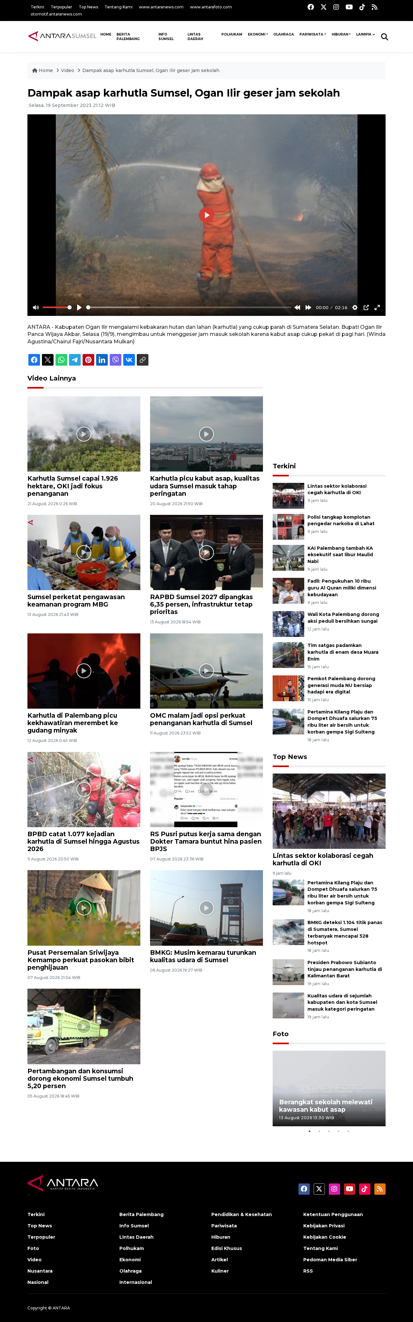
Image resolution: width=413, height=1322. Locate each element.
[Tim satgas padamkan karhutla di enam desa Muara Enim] (288, 654)
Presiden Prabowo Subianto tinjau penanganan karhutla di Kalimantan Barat (344, 969)
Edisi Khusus (226, 1248)
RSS (308, 1271)
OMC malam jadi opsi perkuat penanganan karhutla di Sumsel (201, 719)
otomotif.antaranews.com (56, 14)
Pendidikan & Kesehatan (241, 1214)
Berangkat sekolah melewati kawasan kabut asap (326, 1105)
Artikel (219, 1260)
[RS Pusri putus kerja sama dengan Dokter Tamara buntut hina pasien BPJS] (206, 789)
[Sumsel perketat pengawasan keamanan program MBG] (83, 552)
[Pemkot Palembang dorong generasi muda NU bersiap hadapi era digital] (288, 688)
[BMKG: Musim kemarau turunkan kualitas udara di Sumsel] (206, 907)
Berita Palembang (128, 36)
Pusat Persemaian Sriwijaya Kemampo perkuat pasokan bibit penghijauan (80, 960)
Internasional (135, 1282)
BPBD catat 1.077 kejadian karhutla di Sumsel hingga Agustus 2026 (83, 841)
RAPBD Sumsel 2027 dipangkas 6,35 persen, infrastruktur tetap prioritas (201, 604)
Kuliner (220, 1271)
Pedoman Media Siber (330, 1260)
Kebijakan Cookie (324, 1237)
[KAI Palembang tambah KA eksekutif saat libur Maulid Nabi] (288, 557)
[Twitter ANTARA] (323, 7)
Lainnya (363, 34)
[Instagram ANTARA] (336, 7)
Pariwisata (311, 34)
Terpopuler (61, 7)
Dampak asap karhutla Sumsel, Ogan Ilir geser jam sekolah (150, 70)
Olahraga (283, 34)
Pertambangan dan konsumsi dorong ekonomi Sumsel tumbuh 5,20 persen (80, 1078)
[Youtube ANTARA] (349, 7)
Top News (88, 7)
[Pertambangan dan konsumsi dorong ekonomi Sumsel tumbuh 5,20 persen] (83, 1026)
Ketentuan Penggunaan (333, 1214)
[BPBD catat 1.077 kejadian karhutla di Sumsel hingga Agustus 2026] (83, 789)
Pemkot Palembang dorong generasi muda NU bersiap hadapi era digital (341, 685)
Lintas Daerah (195, 36)
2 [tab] (319, 1131)
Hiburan (340, 34)
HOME (105, 34)
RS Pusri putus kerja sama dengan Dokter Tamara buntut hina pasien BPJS (206, 841)
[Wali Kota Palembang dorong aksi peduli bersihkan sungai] (288, 623)
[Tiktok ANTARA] (362, 7)
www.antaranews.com (161, 7)
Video (67, 70)
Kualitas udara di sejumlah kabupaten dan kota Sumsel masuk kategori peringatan (342, 1002)
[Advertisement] (329, 414)
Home (45, 70)
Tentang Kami (119, 7)
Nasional (37, 1282)
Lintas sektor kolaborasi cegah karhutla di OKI (323, 859)
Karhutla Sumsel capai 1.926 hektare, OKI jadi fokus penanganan (72, 485)
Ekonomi (256, 34)
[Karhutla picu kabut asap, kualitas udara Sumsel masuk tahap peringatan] (206, 434)
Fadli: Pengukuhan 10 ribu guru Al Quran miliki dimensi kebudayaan (341, 588)
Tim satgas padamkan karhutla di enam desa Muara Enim (342, 652)
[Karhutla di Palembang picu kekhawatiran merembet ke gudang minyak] (83, 671)
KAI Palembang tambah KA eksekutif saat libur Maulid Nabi (340, 555)
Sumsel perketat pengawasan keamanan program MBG (76, 600)
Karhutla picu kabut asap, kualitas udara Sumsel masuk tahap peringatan (205, 485)
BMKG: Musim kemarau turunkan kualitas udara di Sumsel (203, 956)
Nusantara (40, 1271)
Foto (281, 1034)
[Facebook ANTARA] (310, 7)
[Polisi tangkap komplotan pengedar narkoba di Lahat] (288, 526)
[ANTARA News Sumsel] (62, 36)
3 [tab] (329, 1131)
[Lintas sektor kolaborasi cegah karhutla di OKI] (288, 495)
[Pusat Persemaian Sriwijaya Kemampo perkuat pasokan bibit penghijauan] (83, 907)
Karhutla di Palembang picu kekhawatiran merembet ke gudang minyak (72, 723)
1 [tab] (310, 1131)
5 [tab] (348, 1131)
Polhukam (231, 34)
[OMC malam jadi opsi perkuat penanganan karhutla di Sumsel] (206, 671)
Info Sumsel (166, 36)
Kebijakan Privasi (324, 1226)
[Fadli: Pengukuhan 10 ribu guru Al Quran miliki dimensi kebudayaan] (288, 591)
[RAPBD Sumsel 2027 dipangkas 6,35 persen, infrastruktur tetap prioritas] (206, 552)
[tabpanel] (329, 1088)
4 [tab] (339, 1131)
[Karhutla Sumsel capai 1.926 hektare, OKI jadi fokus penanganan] (83, 434)
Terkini (37, 7)
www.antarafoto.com (211, 7)
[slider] (57, 307)
